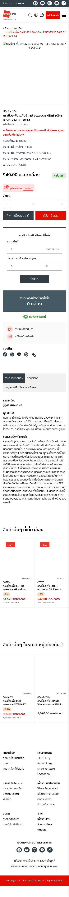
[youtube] (42, 4)
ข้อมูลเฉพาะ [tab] (33, 378)
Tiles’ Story (43, 758)
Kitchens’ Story (46, 769)
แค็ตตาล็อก (43, 774)
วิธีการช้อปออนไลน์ (47, 789)
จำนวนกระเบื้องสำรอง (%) (21, 259)
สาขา (40, 814)
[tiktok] (63, 4)
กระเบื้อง (18, 28)
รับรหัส (28, 188)
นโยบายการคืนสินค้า (48, 794)
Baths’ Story (44, 764)
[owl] (62, 644)
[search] (30, 14)
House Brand (44, 753)
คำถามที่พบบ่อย (46, 805)
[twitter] (12, 355)
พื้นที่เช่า (7, 799)
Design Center (11, 794)
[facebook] (35, 4)
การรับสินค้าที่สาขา (13, 825)
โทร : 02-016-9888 (13, 4)
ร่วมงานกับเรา (45, 825)
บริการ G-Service (12, 783)
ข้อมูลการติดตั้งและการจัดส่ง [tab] (20, 387)
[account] (36, 16)
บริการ (6, 814)
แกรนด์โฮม (9, 753)
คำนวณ (34, 279)
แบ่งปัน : (8, 348)
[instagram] (49, 4)
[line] (56, 4)
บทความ (7, 764)
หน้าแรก (7, 28)
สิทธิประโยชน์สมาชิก (13, 758)
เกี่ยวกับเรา (43, 819)
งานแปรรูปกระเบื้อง (13, 789)
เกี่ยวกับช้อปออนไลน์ (48, 783)
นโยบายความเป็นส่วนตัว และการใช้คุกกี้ (34, 861)
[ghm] (9, 15)
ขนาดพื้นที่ (13, 242)
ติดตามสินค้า (44, 799)
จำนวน (7, 196)
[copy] (33, 355)
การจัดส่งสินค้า (11, 819)
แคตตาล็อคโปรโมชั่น (13, 769)
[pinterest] (26, 355)
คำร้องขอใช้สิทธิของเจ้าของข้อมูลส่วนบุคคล (34, 866)
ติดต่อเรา (42, 830)
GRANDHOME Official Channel (34, 843)
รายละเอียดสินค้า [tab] (14, 378)
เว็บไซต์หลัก (53, 15)
